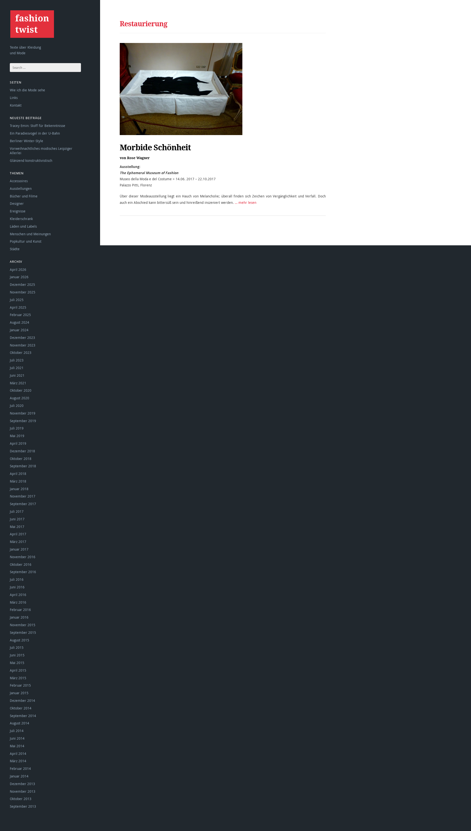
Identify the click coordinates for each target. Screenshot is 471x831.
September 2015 (23, 632)
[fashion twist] (32, 24)
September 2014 (23, 715)
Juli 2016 (17, 579)
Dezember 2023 (22, 337)
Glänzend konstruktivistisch (31, 160)
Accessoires (19, 181)
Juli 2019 (17, 428)
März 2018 (18, 481)
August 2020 (19, 398)
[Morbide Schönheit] (181, 89)
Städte (15, 249)
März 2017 (18, 541)
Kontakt (16, 105)
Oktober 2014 (20, 708)
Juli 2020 (17, 405)
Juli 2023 (17, 360)
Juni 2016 (17, 587)
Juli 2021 (17, 367)
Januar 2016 (19, 617)
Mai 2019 (17, 435)
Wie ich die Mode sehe (27, 90)
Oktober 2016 (20, 564)
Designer (17, 203)
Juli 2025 (17, 299)
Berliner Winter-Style (26, 140)
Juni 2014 (17, 738)
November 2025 (22, 292)
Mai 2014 (17, 746)
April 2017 (18, 534)
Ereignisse (18, 211)
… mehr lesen (245, 202)
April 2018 (18, 473)
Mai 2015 (17, 662)
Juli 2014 (17, 730)
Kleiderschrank (21, 218)
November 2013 (22, 791)
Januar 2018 (19, 488)
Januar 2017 (19, 549)
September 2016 (23, 571)
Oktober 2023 (20, 352)
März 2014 (18, 761)
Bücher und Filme (24, 196)
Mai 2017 (17, 526)
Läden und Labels (23, 226)
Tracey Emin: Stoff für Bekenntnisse (37, 125)
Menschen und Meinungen (30, 234)
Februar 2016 (20, 609)
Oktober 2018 (20, 458)
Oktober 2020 (20, 390)
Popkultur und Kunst (25, 241)
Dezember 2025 (22, 284)
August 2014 (19, 723)
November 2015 (22, 625)
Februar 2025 (20, 314)
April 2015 (18, 670)
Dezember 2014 (22, 700)
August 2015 (19, 640)
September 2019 (23, 420)
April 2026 (18, 269)
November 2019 (22, 413)
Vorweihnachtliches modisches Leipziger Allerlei (41, 150)
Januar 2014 (19, 776)
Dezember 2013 (22, 783)
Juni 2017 (17, 519)
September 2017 (23, 503)
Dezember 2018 (22, 451)
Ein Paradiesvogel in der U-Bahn (35, 133)
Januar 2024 (19, 330)
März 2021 (18, 383)
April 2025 (18, 307)
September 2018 (23, 466)
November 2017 (22, 496)
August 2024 (19, 322)
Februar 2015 (20, 685)
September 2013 (23, 806)
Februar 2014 (20, 768)
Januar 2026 (19, 277)
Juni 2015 (17, 655)
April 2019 (18, 443)
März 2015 (18, 678)
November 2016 (22, 556)
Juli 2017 (17, 511)
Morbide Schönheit (155, 147)
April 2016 (18, 594)
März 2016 (18, 602)
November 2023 (22, 345)
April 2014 (18, 753)
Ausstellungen (21, 188)
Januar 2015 (19, 693)
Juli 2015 (17, 647)
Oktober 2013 (20, 798)
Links (14, 97)
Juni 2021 (17, 375)
